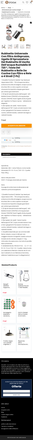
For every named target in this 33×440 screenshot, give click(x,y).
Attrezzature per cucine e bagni (11, 10)
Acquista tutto (5, 410)
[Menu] (2, 2)
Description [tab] (6, 154)
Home (3, 8)
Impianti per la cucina (8, 12)
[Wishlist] (27, 2)
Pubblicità (4, 417)
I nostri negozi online (7, 414)
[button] (31, 23)
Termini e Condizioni (7, 426)
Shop (9, 8)
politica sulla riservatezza (8, 424)
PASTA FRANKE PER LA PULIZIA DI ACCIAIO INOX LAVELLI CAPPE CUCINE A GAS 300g (23, 317)
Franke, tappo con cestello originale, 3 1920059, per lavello (8, 344)
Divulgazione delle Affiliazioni (9, 428)
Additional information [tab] (9, 157)
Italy (10, 140)
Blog (2, 412)
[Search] (23, 2)
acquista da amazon (16, 126)
